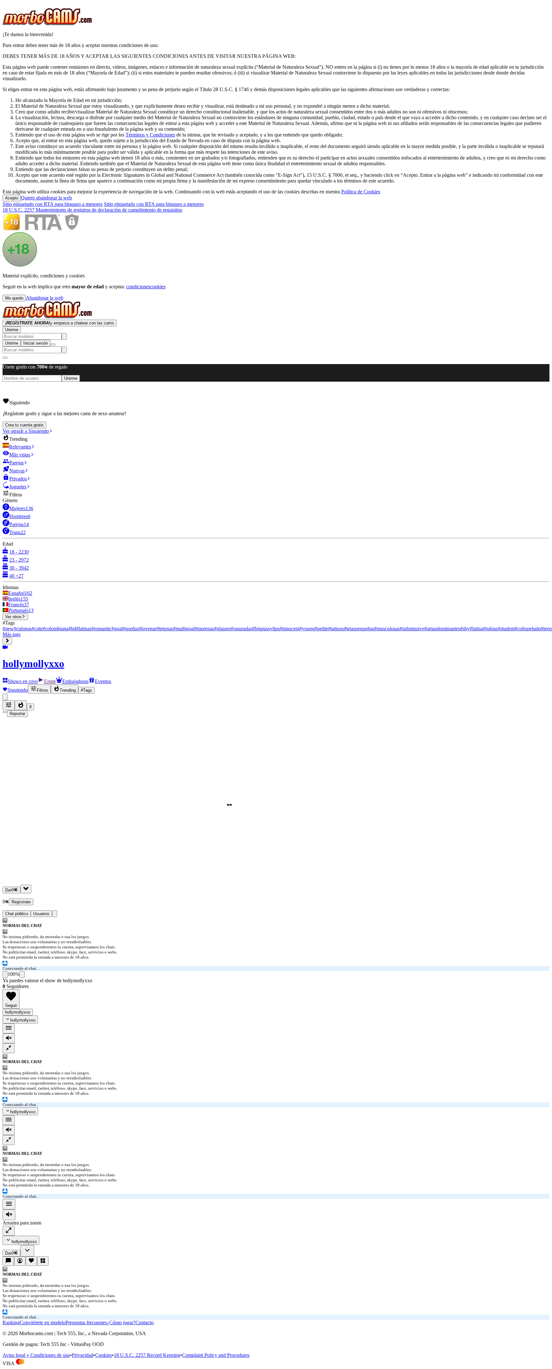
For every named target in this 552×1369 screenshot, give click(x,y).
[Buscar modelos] (64, 336)
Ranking (11, 1322)
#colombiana (55, 628)
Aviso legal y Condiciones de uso (36, 1355)
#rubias (490, 628)
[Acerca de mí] (20, 1261)
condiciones (138, 286)
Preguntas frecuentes (86, 1322)
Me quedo (14, 298)
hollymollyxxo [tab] (17, 1012)
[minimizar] (9, 1048)
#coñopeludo (528, 628)
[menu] (9, 1028)
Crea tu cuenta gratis (24, 425)
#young (307, 628)
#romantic (101, 628)
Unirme (11, 329)
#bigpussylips (266, 628)
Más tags (11, 634)
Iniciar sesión (35, 343)
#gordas (131, 628)
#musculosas (387, 628)
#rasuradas (241, 628)
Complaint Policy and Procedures (215, 1355)
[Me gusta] (5, 974)
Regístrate (21, 901)
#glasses (222, 628)
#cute (37, 628)
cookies (157, 286)
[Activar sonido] (9, 1215)
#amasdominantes (442, 628)
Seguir (11, 1005)
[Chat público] (8, 1261)
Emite (50, 681)
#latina (476, 628)
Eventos (103, 681)
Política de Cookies (360, 191)
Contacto (144, 1322)
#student (506, 628)
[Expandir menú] (7, 641)
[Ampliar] (9, 1231)
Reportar (17, 713)
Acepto (11, 198)
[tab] (54, 913)
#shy (465, 628)
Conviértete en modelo (42, 1322)
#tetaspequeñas (359, 628)
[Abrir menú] (53, 345)
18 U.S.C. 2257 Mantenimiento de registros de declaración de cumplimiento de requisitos (92, 210)
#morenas (204, 628)
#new (8, 628)
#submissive (412, 628)
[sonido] (9, 1038)
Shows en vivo (23, 681)
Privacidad (82, 1355)
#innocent (289, 628)
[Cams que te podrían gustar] (43, 1261)
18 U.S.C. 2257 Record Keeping (147, 1355)
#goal (117, 628)
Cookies (103, 1355)
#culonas (23, 628)
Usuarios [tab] (41, 913)
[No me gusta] (22, 974)
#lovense (148, 628)
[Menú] (9, 1204)
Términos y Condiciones (150, 134)
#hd (72, 628)
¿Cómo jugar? (121, 1322)
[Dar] (25, 889)
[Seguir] (31, 1261)
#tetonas (165, 628)
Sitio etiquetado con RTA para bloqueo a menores (53, 204)
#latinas (83, 628)
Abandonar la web (44, 297)
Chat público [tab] (16, 913)
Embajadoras (75, 681)
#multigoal (184, 628)
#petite (321, 628)
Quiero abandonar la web (46, 197)
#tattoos (336, 628)
